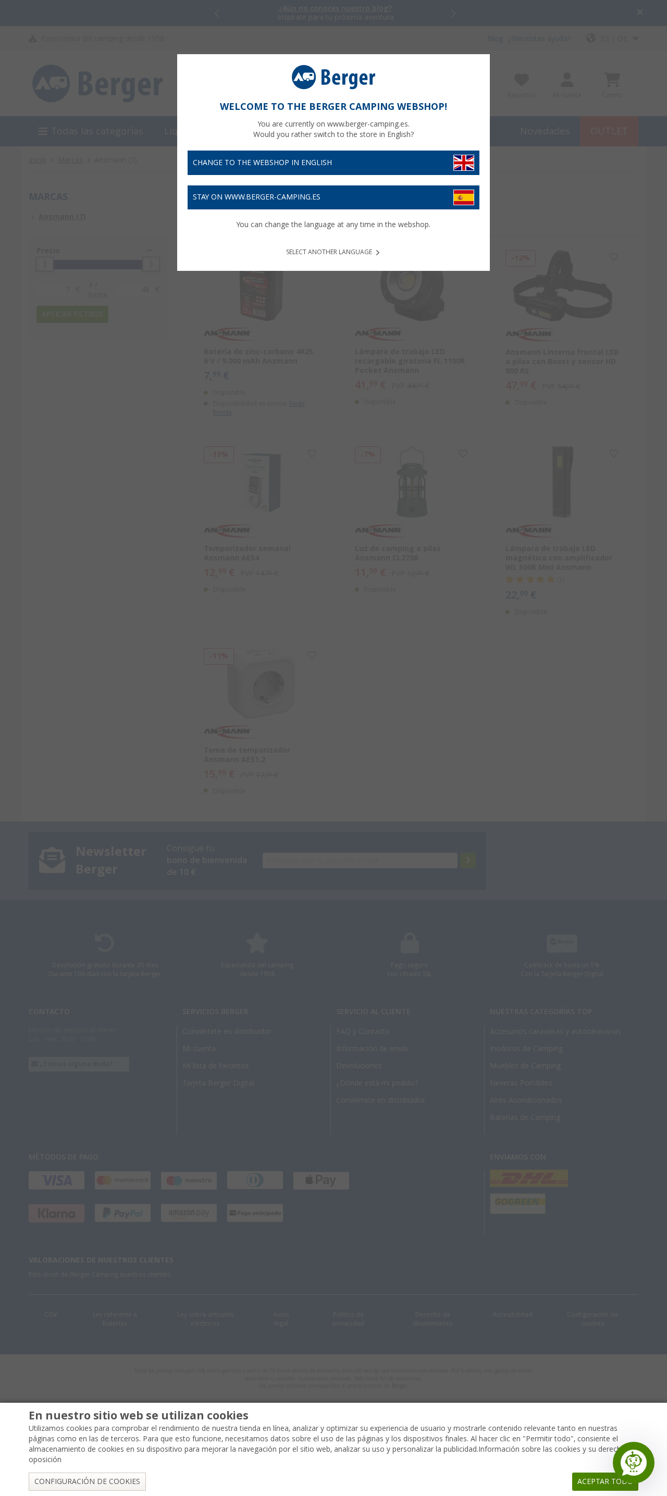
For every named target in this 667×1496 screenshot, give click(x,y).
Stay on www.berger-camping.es (256, 197)
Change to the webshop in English (262, 162)
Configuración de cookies (87, 1481)
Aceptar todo (605, 1481)
